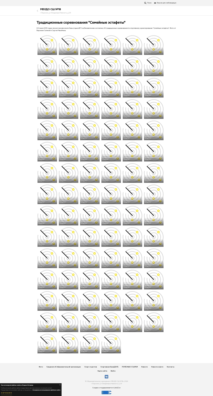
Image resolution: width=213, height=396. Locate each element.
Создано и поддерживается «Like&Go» (106, 388)
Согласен (6, 393)
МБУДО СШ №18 (50, 9)
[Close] (60, 384)
